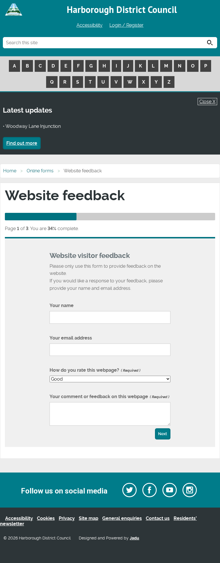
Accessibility (89, 25)
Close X (207, 101)
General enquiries (122, 518)
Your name (62, 305)
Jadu (134, 538)
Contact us (158, 518)
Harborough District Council (122, 9)
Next (162, 433)
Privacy (67, 518)
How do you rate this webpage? (94, 370)
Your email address (71, 338)
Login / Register (126, 25)
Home (9, 170)
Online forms (40, 170)
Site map (88, 518)
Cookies (46, 518)
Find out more (21, 143)
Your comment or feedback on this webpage (109, 396)
